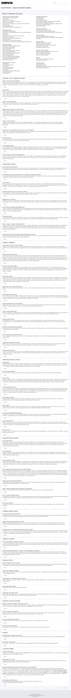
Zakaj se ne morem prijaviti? (8, 22)
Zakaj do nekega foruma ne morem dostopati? (11, 52)
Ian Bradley (38, 694)
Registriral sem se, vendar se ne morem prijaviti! (12, 21)
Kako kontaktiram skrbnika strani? (42, 67)
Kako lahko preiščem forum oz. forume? (43, 42)
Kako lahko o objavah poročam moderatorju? (11, 56)
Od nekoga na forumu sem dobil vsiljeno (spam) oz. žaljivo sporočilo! (49, 32)
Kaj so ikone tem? (6, 73)
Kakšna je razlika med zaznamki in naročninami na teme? (47, 51)
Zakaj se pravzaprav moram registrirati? (10, 17)
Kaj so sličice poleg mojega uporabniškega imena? (12, 38)
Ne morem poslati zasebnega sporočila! (43, 30)
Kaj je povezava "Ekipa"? (41, 26)
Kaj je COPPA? (5, 19)
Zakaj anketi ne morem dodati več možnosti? (11, 50)
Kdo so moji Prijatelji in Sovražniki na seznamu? (45, 36)
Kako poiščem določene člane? (42, 46)
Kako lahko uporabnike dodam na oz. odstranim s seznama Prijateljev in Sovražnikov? (49, 38)
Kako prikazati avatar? (7, 39)
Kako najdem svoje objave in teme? (43, 47)
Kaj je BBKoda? (6, 63)
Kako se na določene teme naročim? (43, 52)
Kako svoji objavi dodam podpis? (9, 48)
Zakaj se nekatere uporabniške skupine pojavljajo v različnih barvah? (49, 23)
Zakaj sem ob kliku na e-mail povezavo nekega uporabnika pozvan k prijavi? (17, 41)
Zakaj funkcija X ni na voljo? (41, 65)
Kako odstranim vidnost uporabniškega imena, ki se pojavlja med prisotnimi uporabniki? (17, 33)
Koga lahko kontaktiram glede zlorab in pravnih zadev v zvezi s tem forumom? (50, 66)
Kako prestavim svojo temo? (8, 59)
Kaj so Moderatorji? (39, 19)
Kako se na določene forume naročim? (43, 53)
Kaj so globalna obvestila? (8, 68)
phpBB (31, 695)
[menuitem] (70, 3)
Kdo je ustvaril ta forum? (40, 64)
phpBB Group (26, 652)
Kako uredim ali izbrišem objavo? (9, 46)
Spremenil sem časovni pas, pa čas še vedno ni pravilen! (13, 35)
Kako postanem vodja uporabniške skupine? (44, 22)
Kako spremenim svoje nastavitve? (9, 31)
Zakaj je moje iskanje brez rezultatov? (43, 43)
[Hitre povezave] (69, 8)
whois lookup (46, 669)
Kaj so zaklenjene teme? (7, 72)
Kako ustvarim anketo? (7, 49)
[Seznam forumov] (6, 3)
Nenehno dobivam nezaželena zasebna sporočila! (45, 31)
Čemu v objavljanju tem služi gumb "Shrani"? (11, 57)
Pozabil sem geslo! (6, 24)
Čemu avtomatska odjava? (8, 26)
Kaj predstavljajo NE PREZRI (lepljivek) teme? (11, 70)
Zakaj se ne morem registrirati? (8, 20)
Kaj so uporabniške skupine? (41, 20)
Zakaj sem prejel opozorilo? (8, 55)
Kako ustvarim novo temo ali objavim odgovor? (11, 45)
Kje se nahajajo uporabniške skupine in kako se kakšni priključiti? (48, 21)
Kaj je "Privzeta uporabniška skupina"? (43, 24)
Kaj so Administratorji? (40, 17)
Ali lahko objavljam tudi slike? (8, 67)
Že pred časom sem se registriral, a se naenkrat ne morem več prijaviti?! (16, 23)
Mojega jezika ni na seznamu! (8, 37)
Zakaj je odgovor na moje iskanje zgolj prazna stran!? (46, 45)
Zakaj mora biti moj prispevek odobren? (10, 58)
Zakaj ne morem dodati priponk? (9, 54)
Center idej (8, 661)
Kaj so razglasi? (6, 69)
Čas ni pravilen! (6, 34)
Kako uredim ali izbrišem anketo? (9, 51)
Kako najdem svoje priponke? (41, 60)
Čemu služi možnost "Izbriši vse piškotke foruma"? (12, 27)
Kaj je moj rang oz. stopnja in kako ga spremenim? (12, 40)
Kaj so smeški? (5, 66)
